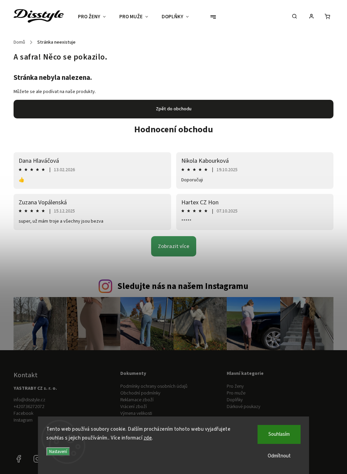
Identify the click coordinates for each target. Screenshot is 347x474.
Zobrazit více (173, 246)
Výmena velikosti (136, 413)
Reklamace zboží (137, 400)
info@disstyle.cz (29, 400)
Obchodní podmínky (140, 393)
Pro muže (236, 393)
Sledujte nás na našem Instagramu (182, 286)
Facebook (23, 413)
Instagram (23, 420)
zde (148, 438)
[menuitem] (95, 17)
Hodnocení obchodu (173, 129)
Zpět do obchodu (173, 109)
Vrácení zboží (133, 406)
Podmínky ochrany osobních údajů (153, 386)
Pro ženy (235, 386)
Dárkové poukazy (243, 406)
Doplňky (235, 400)
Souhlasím (279, 434)
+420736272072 (29, 406)
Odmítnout (279, 455)
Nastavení (58, 451)
